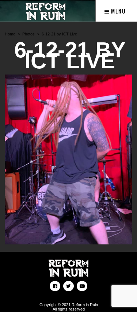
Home (10, 34)
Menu (118, 11)
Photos (28, 34)
